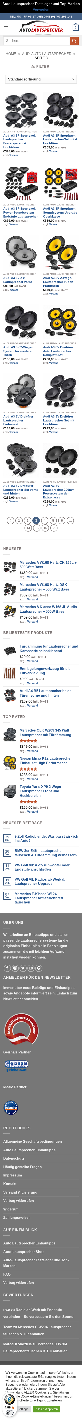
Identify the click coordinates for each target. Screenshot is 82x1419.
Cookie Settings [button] (18, 1409)
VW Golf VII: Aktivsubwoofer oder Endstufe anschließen (42, 867)
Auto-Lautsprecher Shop (24, 1252)
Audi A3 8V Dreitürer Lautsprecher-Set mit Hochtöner (58, 420)
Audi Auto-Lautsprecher (47, 54)
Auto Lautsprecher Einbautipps (29, 1150)
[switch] (10, 1412)
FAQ (6, 1274)
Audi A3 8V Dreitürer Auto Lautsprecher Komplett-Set (58, 351)
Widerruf (10, 1209)
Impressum (12, 1175)
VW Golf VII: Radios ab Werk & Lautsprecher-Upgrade (40, 881)
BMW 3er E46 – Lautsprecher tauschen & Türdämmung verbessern (46, 853)
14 (28, 528)
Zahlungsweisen (17, 1217)
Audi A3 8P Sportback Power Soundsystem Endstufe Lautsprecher (20, 212)
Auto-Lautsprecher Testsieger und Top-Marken (36, 1263)
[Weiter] (54, 528)
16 (45, 528)
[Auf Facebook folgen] (7, 968)
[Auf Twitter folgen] (23, 968)
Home (11, 54)
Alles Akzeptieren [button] (47, 1409)
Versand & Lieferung (20, 1192)
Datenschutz (13, 1158)
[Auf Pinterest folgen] (38, 968)
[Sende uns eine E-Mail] (31, 968)
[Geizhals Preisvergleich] (16, 1069)
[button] (6, 27)
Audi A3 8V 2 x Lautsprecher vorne (18, 280)
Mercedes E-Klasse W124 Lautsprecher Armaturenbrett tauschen (39, 898)
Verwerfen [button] (41, 9)
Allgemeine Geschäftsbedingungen (32, 1141)
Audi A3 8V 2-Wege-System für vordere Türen (18, 351)
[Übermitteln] (74, 41)
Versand (14, 155)
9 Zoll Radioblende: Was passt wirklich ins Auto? (46, 838)
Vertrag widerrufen (18, 1201)
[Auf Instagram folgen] (15, 968)
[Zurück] (10, 520)
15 (36, 528)
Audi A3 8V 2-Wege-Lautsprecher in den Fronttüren (58, 281)
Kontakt (9, 1184)
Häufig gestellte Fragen (22, 1167)
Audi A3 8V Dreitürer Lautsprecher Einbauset (18, 420)
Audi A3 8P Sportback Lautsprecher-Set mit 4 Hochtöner (60, 139)
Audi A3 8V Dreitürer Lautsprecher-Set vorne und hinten (20, 489)
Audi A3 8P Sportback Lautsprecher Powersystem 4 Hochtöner (19, 141)
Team (7, 1327)
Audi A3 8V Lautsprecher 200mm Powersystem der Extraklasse (58, 491)
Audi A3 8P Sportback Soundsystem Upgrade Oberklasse (60, 212)
